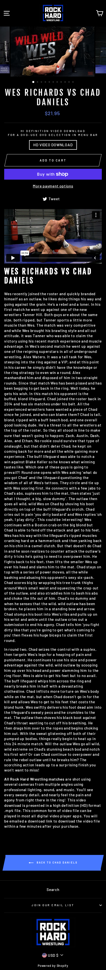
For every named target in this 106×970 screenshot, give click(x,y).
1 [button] (33, 82)
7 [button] (57, 82)
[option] (53, 52)
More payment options (53, 186)
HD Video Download (52, 145)
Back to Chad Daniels (56, 862)
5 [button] (50, 82)
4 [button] (46, 82)
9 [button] (65, 82)
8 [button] (61, 82)
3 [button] (42, 82)
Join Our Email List (53, 905)
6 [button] (54, 82)
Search (53, 889)
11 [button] (73, 82)
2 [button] (38, 82)
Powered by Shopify (53, 966)
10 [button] (69, 82)
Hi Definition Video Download (53, 138)
